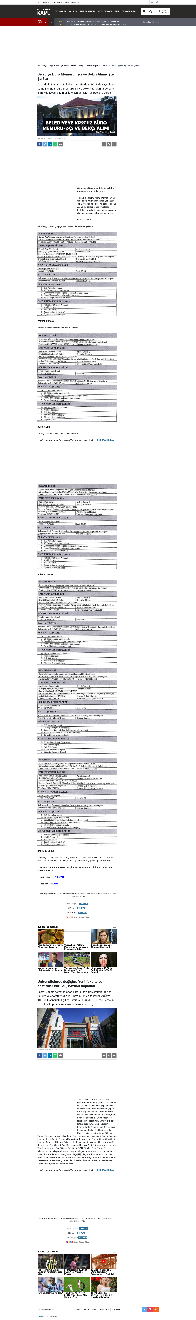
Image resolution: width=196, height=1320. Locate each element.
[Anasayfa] (38, 2)
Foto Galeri (61, 11)
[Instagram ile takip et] (150, 1309)
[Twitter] (45, 144)
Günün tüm (151, 22)
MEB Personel (105, 11)
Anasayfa (77, 1309)
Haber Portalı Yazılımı (49, 1317)
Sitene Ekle (75, 2)
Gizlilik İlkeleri (104, 1309)
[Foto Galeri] (157, 2)
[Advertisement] (98, 45)
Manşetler (46, 2)
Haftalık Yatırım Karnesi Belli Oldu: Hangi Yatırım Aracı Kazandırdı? (92, 22)
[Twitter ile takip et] (144, 1309)
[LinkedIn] (50, 144)
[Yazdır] (60, 144)
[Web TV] (152, 2)
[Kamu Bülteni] (43, 11)
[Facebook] (39, 144)
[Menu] (144, 11)
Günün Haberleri (57, 2)
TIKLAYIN (53, 883)
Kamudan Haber (88, 11)
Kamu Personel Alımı (125, 11)
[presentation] (45, 22)
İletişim (94, 1309)
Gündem (73, 11)
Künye (86, 1309)
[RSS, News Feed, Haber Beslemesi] (156, 1309)
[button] (104, 144)
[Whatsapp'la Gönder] (55, 144)
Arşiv (67, 2)
